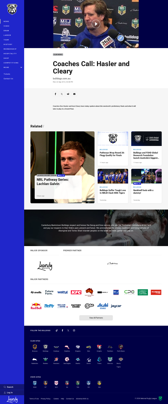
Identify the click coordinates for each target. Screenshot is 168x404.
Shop (6, 58)
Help (62, 399)
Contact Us (8, 78)
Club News (58, 54)
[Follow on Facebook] (62, 330)
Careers (56, 399)
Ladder (7, 35)
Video (7, 26)
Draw (6, 31)
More (6, 67)
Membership (10, 49)
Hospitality (10, 54)
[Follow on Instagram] (74, 330)
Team (6, 40)
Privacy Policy (45, 399)
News (6, 21)
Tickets (7, 74)
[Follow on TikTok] (57, 330)
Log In (10, 392)
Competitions (11, 63)
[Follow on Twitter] (68, 330)
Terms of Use (34, 399)
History (8, 44)
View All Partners (96, 317)
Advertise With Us (82, 399)
